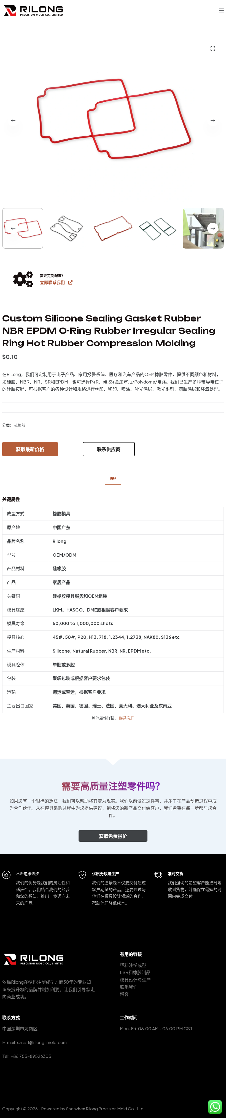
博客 (124, 994)
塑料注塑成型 (133, 965)
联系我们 (126, 717)
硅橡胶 (20, 425)
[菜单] (221, 10)
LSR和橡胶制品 (135, 972)
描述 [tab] (113, 479)
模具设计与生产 (135, 980)
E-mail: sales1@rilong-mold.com (34, 1042)
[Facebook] (122, 1056)
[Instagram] (138, 1056)
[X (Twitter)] (130, 1056)
